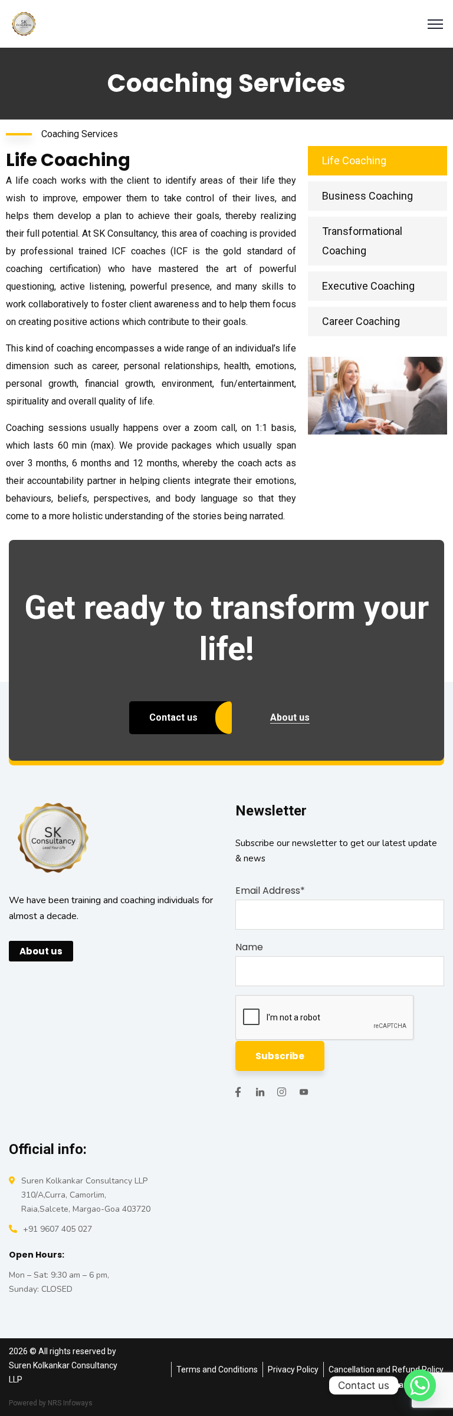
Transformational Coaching (362, 241)
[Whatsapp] (420, 1385)
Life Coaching (354, 160)
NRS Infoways (70, 1403)
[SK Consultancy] (24, 23)
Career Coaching (361, 321)
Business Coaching (367, 196)
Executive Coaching (368, 286)
